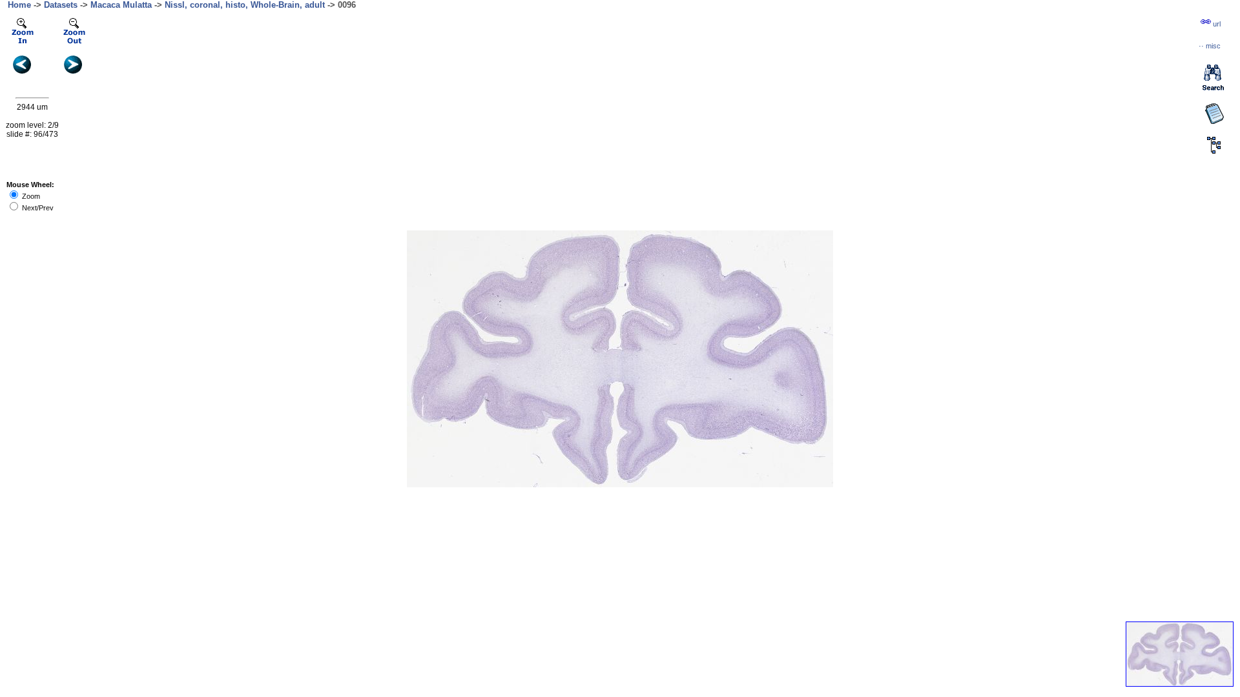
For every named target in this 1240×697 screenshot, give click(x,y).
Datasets (61, 5)
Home (19, 5)
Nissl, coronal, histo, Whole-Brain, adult (245, 5)
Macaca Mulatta (121, 5)
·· (1210, 46)
